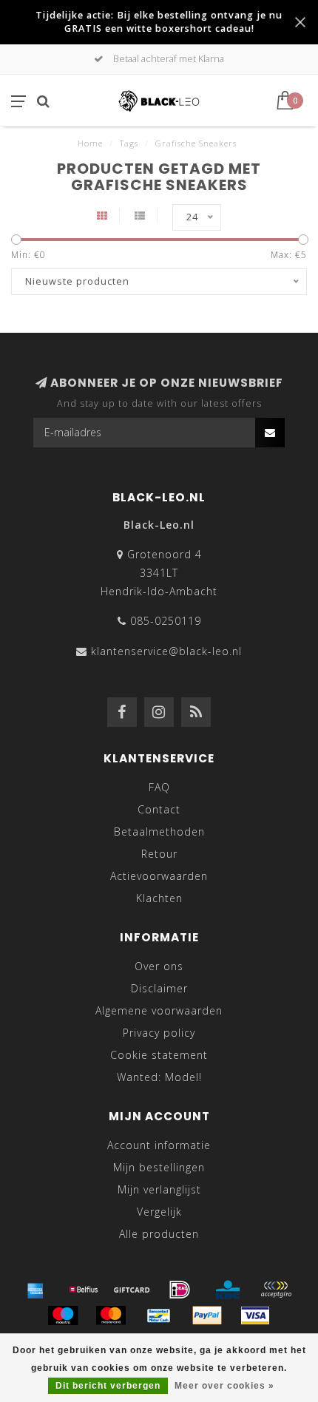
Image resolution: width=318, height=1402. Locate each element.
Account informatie (159, 1145)
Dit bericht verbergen (107, 1386)
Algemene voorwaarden (159, 1010)
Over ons (159, 966)
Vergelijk (159, 1212)
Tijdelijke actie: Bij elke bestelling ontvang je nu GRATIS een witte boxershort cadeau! (159, 22)
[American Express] (35, 1290)
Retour (159, 854)
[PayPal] (207, 1315)
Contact (159, 809)
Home (90, 143)
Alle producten (159, 1234)
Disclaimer (159, 988)
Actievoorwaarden (159, 876)
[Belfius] (83, 1290)
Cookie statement (159, 1055)
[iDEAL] (179, 1290)
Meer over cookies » (224, 1386)
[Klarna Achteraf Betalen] (275, 1290)
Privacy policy (159, 1033)
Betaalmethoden (159, 831)
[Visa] (255, 1315)
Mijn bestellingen (159, 1167)
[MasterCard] (110, 1315)
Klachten (159, 898)
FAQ (159, 787)
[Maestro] (62, 1315)
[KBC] (227, 1290)
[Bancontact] (159, 1315)
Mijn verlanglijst (159, 1189)
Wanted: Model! (159, 1077)
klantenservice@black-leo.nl (166, 651)
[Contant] (131, 1290)
